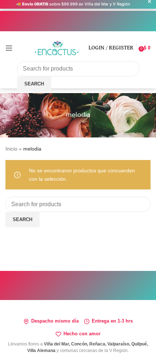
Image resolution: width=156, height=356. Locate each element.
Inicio (11, 149)
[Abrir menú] (9, 48)
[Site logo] (56, 47)
